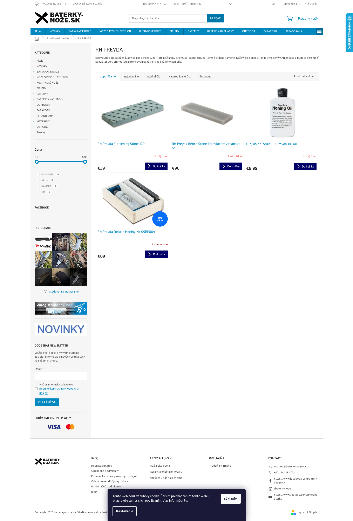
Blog (94, 492)
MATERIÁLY (43, 121)
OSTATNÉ (42, 127)
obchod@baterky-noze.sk (290, 467)
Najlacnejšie (131, 77)
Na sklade (50, 174)
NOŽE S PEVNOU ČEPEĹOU (52, 77)
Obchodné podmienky (187, 4)
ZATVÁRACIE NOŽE (48, 72)
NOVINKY (42, 66)
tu (185, 500)
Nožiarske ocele (160, 466)
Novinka (48, 186)
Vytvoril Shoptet (309, 512)
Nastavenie (124, 511)
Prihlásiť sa (47, 402)
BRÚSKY (41, 88)
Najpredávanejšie (179, 77)
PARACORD (43, 110)
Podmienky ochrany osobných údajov (114, 476)
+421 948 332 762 (284, 473)
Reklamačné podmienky (106, 487)
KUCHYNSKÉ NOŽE (48, 83)
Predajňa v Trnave (220, 466)
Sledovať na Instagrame (64, 292)
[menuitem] (37, 31)
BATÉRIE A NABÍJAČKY (50, 99)
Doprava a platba (154, 4)
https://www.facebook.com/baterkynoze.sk (295, 481)
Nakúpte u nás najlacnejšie (166, 478)
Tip (45, 192)
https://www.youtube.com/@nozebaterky (296, 497)
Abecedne (205, 77)
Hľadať (215, 18)
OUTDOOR (43, 105)
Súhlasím (231, 498)
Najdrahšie (153, 77)
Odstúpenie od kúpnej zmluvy (109, 481)
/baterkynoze (282, 489)
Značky (41, 132)
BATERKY (42, 94)
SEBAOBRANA (45, 116)
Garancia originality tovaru (166, 472)
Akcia (40, 61)
